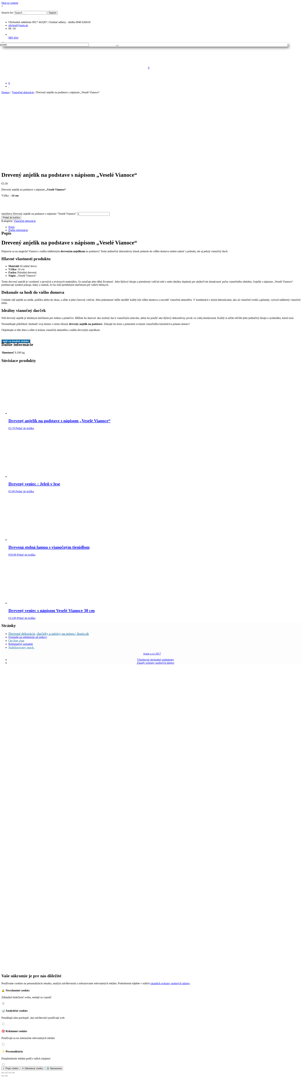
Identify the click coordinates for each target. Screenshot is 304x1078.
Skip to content (9, 2)
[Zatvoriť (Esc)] (2, 1072)
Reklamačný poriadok (20, 643)
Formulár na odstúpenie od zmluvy (27, 637)
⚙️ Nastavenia (54, 1068)
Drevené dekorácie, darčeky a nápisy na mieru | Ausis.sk (48, 633)
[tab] (155, 227)
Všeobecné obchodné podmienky (155, 659)
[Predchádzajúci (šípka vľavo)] (2, 1075)
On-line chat (16, 640)
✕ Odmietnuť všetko (32, 1068)
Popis (11, 226)
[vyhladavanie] (117, 45)
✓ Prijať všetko (10, 1068)
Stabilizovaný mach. (21, 647)
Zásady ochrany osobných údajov (155, 662)
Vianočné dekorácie (23, 92)
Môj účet (13, 37)
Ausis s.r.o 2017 (152, 653)
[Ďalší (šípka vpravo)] (6, 1075)
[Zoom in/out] (13, 1072)
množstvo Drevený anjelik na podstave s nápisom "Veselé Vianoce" (39, 213)
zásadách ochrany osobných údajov (170, 983)
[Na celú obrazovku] (9, 1072)
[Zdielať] (6, 1072)
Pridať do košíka (11, 217)
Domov (5, 92)
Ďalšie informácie (18, 230)
